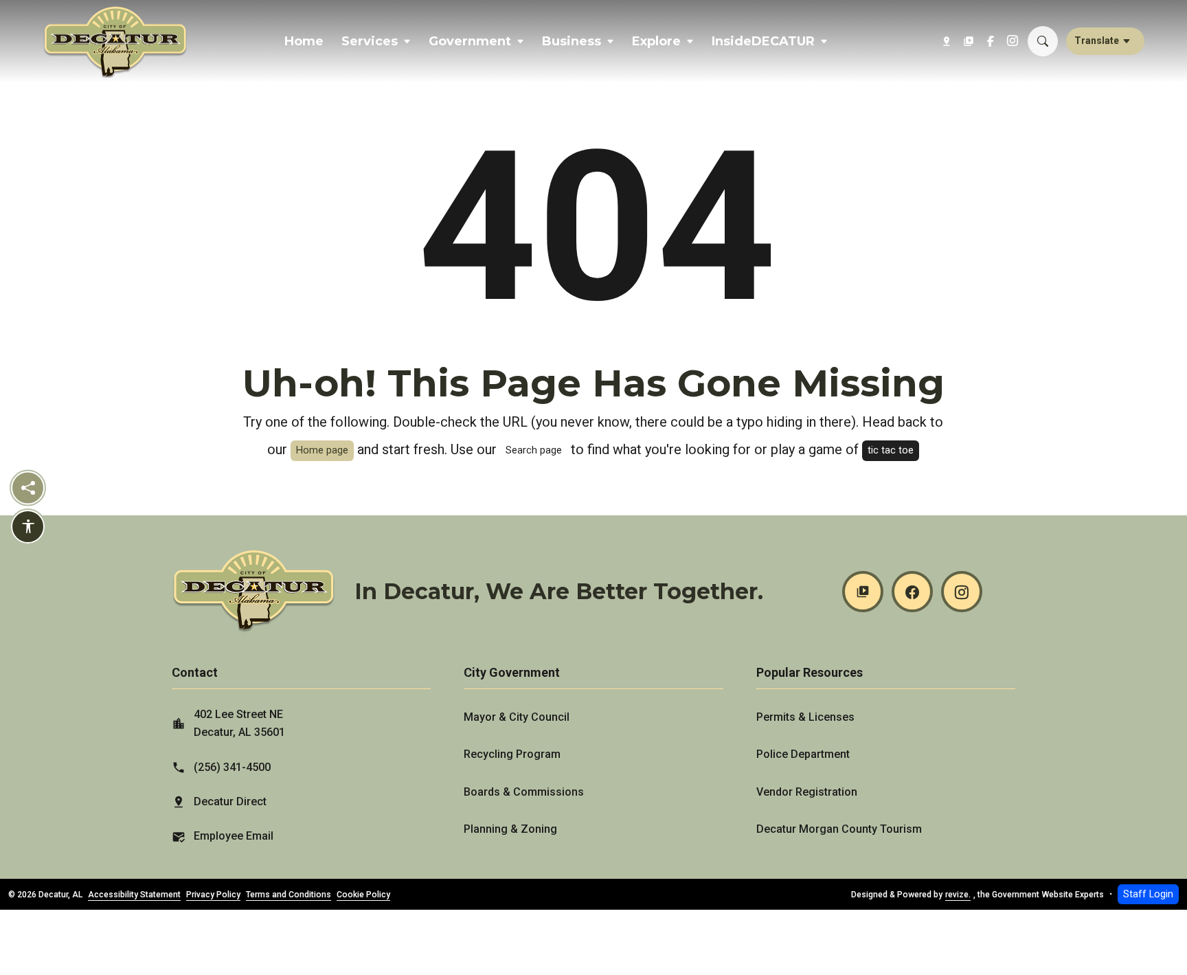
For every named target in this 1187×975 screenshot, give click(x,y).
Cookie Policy (363, 894)
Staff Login (1148, 894)
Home (304, 41)
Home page (322, 450)
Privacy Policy (213, 894)
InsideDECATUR (763, 41)
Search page (534, 450)
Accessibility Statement (134, 894)
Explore (656, 41)
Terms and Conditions (288, 894)
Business (571, 41)
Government (470, 41)
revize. (958, 894)
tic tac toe (891, 450)
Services (369, 41)
